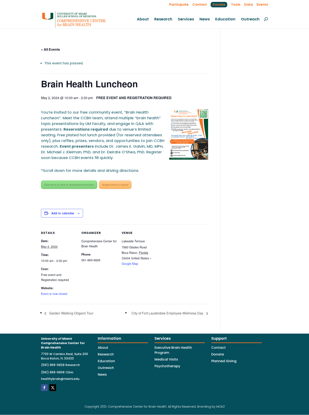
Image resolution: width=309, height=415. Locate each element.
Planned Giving (223, 361)
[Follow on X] (52, 387)
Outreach (250, 19)
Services (186, 19)
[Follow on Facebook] (44, 387)
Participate (179, 4)
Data (248, 4)
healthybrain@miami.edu (60, 379)
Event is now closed (54, 294)
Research (163, 19)
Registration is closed (115, 185)
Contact (199, 4)
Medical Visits (166, 359)
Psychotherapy (167, 366)
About (143, 19)
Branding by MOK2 (211, 406)
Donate (219, 4)
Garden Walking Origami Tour (70, 313)
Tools (235, 4)
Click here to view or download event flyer (69, 185)
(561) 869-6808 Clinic (57, 372)
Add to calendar (62, 213)
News (204, 19)
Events (262, 4)
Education (225, 19)
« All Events (50, 49)
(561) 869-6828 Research (60, 365)
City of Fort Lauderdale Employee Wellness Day (168, 313)
